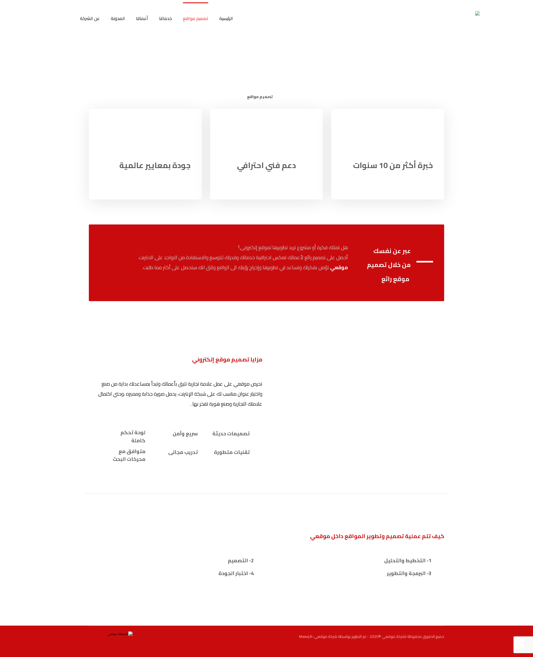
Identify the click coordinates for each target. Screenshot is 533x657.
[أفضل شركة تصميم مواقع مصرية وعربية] (462, 28)
